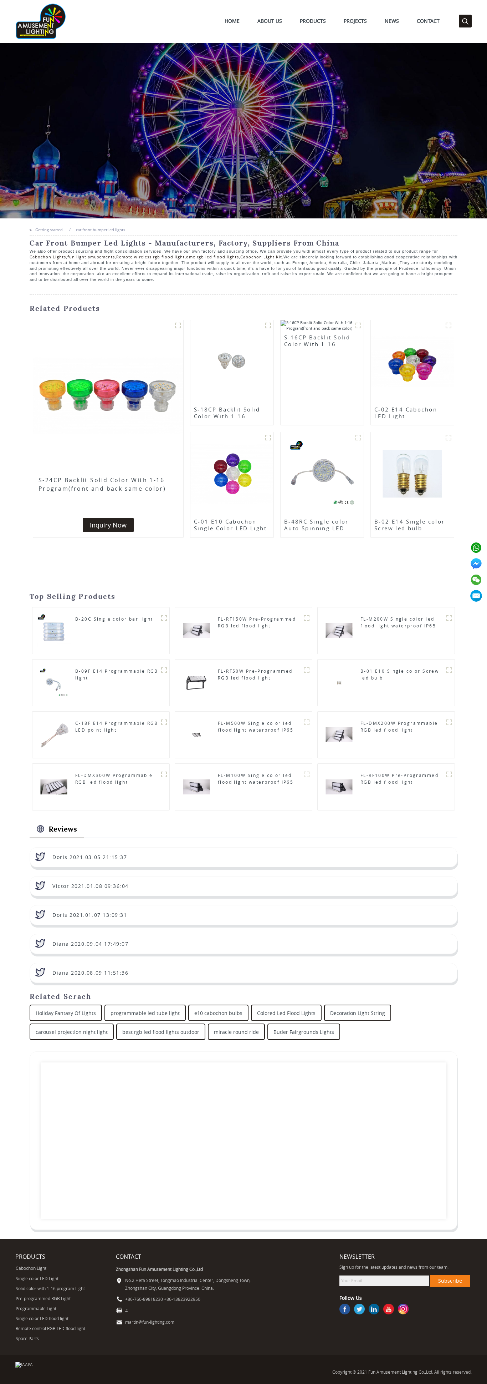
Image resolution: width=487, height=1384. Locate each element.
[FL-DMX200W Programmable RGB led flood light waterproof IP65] (339, 734)
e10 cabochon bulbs (218, 1013)
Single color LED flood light (42, 1318)
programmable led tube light (145, 1013)
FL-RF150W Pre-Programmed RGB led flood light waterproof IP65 (257, 625)
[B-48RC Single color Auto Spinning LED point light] (322, 473)
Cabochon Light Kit (261, 256)
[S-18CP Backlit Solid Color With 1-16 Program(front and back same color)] (231, 361)
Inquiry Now (108, 525)
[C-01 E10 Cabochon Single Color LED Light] (231, 473)
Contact (428, 20)
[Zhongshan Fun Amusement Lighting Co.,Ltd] (40, 21)
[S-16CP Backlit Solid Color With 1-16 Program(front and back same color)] (322, 325)
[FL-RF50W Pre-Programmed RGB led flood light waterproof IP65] (196, 682)
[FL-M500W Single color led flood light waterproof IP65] (196, 734)
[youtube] (388, 1309)
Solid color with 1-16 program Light (50, 1288)
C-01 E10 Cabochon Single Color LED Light (230, 525)
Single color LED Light (37, 1279)
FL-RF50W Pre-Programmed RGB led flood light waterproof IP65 (255, 677)
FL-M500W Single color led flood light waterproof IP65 (255, 726)
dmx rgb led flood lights (212, 256)
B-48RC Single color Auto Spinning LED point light (316, 528)
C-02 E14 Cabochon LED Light (405, 413)
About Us (269, 20)
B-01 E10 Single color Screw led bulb (399, 674)
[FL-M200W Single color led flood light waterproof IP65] (339, 630)
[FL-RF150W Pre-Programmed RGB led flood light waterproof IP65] (196, 630)
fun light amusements (91, 256)
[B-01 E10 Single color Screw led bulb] (339, 682)
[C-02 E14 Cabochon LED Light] (412, 361)
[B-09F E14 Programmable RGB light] (54, 682)
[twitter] (359, 1309)
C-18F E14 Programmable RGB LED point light (116, 726)
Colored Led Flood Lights (286, 1013)
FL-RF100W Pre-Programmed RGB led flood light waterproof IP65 (399, 782)
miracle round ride (236, 1032)
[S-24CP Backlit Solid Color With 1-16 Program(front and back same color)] (108, 395)
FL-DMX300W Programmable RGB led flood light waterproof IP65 (114, 782)
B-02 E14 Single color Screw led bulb (409, 525)
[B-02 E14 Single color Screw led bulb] (412, 473)
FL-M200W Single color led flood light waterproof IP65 (398, 622)
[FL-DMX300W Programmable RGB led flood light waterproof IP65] (54, 786)
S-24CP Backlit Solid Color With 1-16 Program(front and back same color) (102, 484)
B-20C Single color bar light (114, 619)
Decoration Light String (357, 1013)
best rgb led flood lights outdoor (160, 1032)
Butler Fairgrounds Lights (303, 1032)
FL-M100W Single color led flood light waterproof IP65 (255, 778)
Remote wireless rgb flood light (150, 256)
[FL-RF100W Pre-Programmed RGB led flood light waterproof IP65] (339, 786)
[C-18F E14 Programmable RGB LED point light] (54, 734)
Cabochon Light (31, 1268)
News (392, 20)
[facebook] (344, 1309)
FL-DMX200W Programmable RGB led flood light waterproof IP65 (399, 729)
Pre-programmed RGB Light (43, 1298)
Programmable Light (36, 1308)
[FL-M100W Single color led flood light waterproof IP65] (196, 786)
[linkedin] (374, 1309)
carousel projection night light (72, 1032)
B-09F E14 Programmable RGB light (116, 674)
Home (232, 20)
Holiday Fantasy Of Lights (66, 1013)
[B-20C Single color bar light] (54, 630)
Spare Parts (27, 1338)
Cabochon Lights (48, 256)
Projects (355, 20)
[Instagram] (403, 1309)
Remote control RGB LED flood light (50, 1328)
